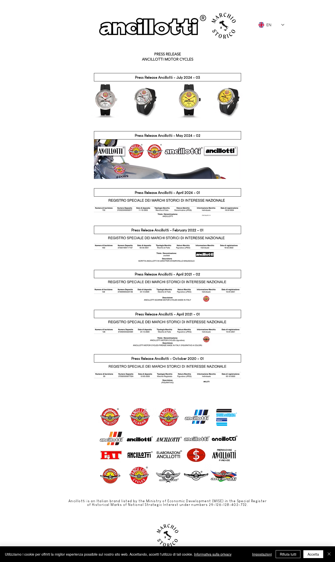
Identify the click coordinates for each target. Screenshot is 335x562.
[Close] (329, 554)
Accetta (313, 554)
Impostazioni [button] (262, 554)
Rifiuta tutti (288, 554)
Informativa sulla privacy (213, 554)
